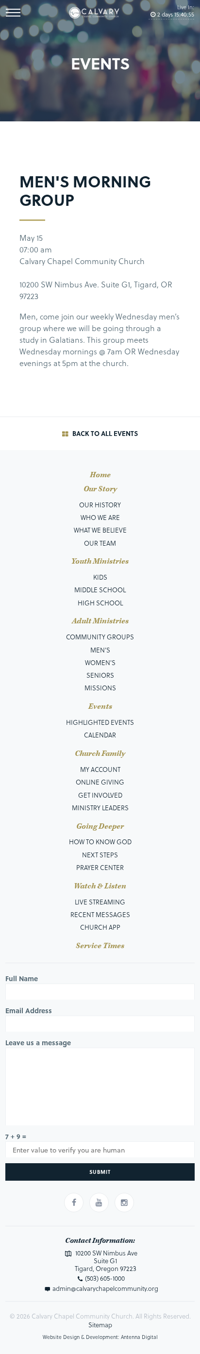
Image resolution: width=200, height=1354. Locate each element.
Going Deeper (100, 827)
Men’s (100, 649)
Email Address (28, 1010)
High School (100, 602)
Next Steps (100, 854)
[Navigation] (13, 13)
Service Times (100, 946)
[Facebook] (73, 1202)
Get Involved (100, 795)
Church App (100, 927)
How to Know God (100, 841)
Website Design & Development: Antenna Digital (100, 1336)
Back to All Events (104, 433)
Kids (100, 577)
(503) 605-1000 (105, 1278)
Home (100, 475)
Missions (100, 687)
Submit (100, 1171)
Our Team (100, 543)
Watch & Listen (100, 886)
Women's (100, 662)
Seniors (100, 675)
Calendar (100, 734)
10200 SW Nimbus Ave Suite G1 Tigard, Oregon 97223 (105, 1260)
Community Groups (100, 636)
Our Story (100, 489)
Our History (100, 504)
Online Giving (100, 781)
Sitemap (100, 1324)
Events (100, 707)
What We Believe (100, 530)
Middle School (100, 589)
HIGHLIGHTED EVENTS (100, 722)
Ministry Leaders (100, 807)
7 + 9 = (15, 1136)
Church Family (100, 754)
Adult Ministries (100, 621)
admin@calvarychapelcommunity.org (105, 1288)
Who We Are (100, 517)
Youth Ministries (100, 562)
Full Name (21, 978)
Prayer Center (100, 867)
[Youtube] (99, 1202)
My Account (100, 769)
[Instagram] (124, 1202)
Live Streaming (100, 901)
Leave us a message (38, 1042)
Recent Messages (100, 914)
